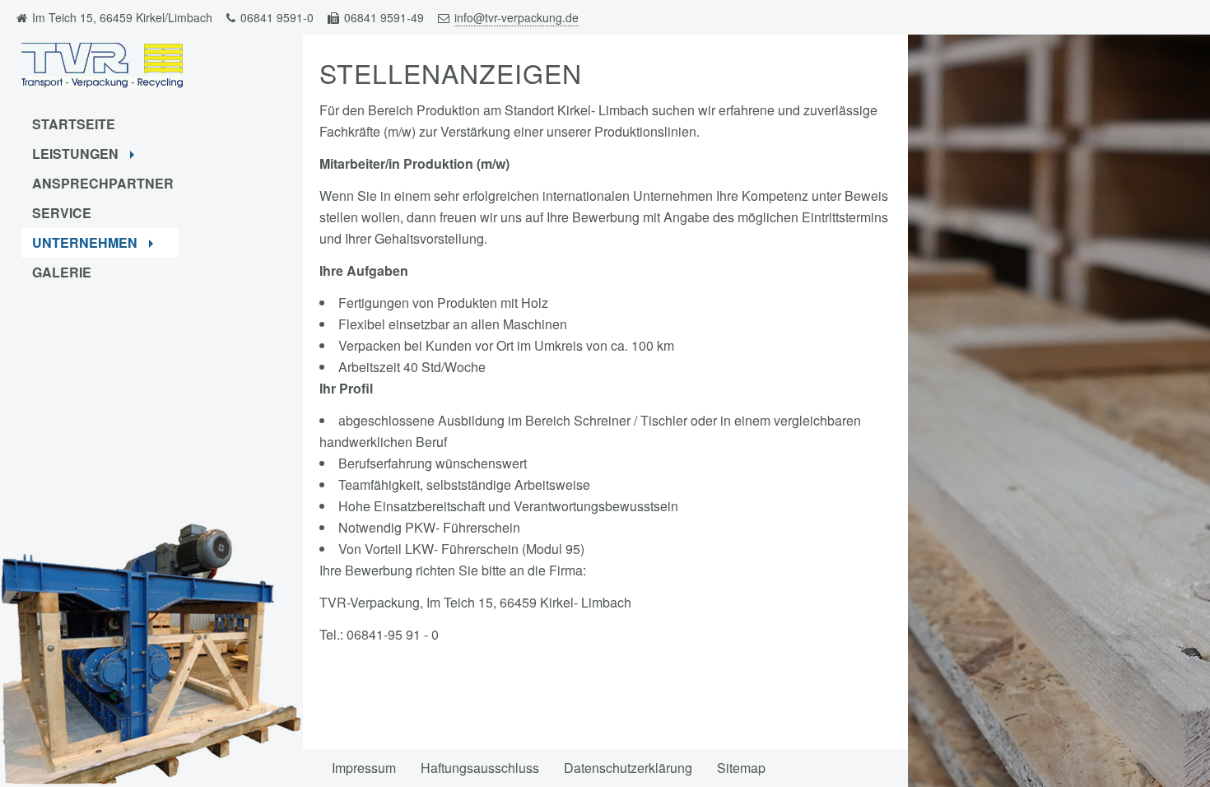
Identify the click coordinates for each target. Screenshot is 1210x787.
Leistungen (77, 153)
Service (61, 212)
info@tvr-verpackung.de (516, 17)
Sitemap (741, 767)
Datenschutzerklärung (628, 767)
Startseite (73, 123)
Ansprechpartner (103, 183)
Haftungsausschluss (480, 767)
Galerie (61, 272)
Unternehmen (86, 242)
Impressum (364, 767)
